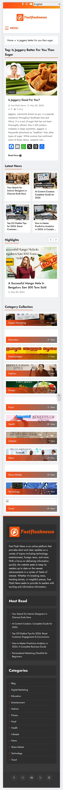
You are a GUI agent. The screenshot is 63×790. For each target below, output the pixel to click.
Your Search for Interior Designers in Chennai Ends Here (17, 190)
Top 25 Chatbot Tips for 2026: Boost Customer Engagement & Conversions (30, 635)
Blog (11, 181)
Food (13, 721)
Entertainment (18, 702)
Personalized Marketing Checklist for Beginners (29, 654)
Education (16, 696)
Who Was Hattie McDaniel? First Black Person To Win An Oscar (29, 256)
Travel (14, 759)
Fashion (15, 709)
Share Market (17, 747)
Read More (13, 155)
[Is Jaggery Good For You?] (31, 78)
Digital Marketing (44, 185)
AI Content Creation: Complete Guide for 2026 (45, 194)
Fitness (14, 715)
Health (12, 92)
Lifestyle (15, 734)
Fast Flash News (18, 105)
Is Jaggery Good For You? (24, 100)
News (12, 245)
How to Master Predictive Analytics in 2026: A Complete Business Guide (45, 228)
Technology (16, 753)
